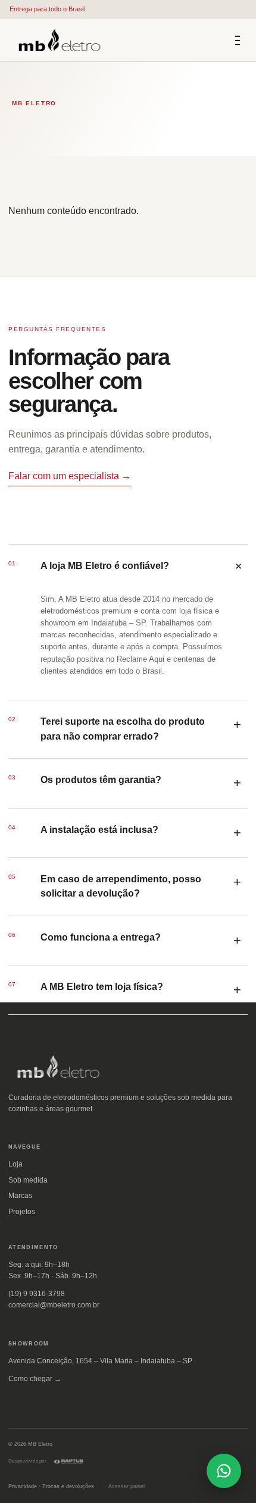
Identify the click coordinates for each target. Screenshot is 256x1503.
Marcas (20, 1195)
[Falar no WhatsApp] (224, 1471)
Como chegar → (34, 1379)
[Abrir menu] (237, 40)
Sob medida (28, 1180)
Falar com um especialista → (69, 476)
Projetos (21, 1212)
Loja (15, 1164)
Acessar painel (126, 1486)
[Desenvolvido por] (68, 1461)
